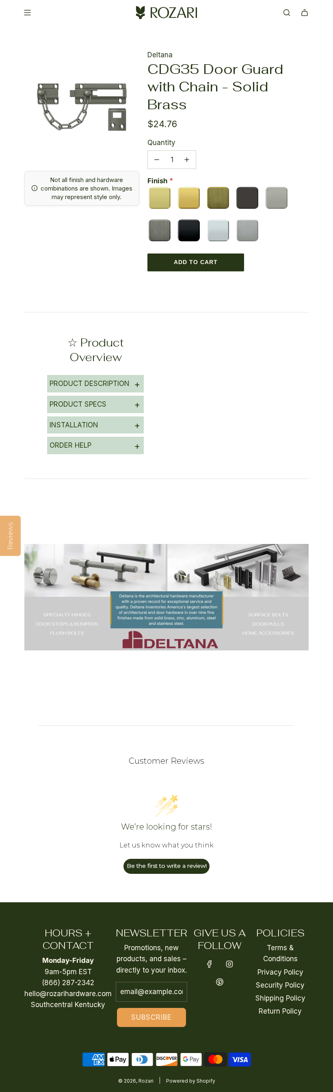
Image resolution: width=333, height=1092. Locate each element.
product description (95, 384)
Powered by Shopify (190, 1081)
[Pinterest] (220, 982)
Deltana (160, 55)
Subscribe (151, 1017)
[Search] (287, 13)
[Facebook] (209, 964)
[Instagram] (229, 964)
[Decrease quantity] (157, 160)
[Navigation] (27, 13)
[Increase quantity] (187, 160)
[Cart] (305, 13)
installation (95, 425)
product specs (95, 404)
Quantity (161, 143)
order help (95, 445)
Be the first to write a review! (167, 865)
